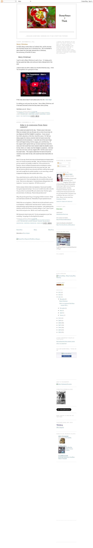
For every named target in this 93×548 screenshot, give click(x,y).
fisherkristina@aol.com (62, 214)
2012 (59, 294)
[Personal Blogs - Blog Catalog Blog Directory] (66, 277)
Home (35, 230)
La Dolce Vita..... (62, 446)
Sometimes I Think (61, 199)
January (62, 315)
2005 (59, 330)
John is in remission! (61, 343)
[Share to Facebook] (37, 116)
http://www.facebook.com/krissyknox (65, 225)
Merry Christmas (22, 44)
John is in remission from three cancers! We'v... (66, 304)
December (62, 299)
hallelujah (46, 221)
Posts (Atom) (26, 233)
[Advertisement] (61, 491)
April (61, 313)
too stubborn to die (63, 455)
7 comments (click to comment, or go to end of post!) (33, 219)
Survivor (40, 223)
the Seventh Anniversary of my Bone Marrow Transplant (66, 457)
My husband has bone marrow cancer (65, 341)
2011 (59, 297)
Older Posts (51, 230)
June (61, 310)
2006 (59, 327)
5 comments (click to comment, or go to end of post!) (33, 112)
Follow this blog (66, 356)
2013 (59, 292)
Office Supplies (60, 427)
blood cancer (32, 221)
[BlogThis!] (33, 116)
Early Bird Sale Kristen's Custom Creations (69, 449)
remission (33, 223)
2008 (59, 323)
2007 (59, 325)
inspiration (20, 223)
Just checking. (68, 437)
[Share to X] (35, 116)
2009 (59, 320)
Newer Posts (19, 230)
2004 (59, 332)
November (62, 308)
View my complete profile (64, 201)
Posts (60, 163)
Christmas (31, 114)
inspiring (27, 223)
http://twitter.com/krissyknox (63, 219)
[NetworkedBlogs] (66, 353)
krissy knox (68, 174)
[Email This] (31, 116)
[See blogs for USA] (60, 285)
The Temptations (25, 116)
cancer (40, 221)
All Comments (62, 166)
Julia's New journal (63, 436)
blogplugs (24, 114)
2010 (59, 318)
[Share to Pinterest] (38, 116)
